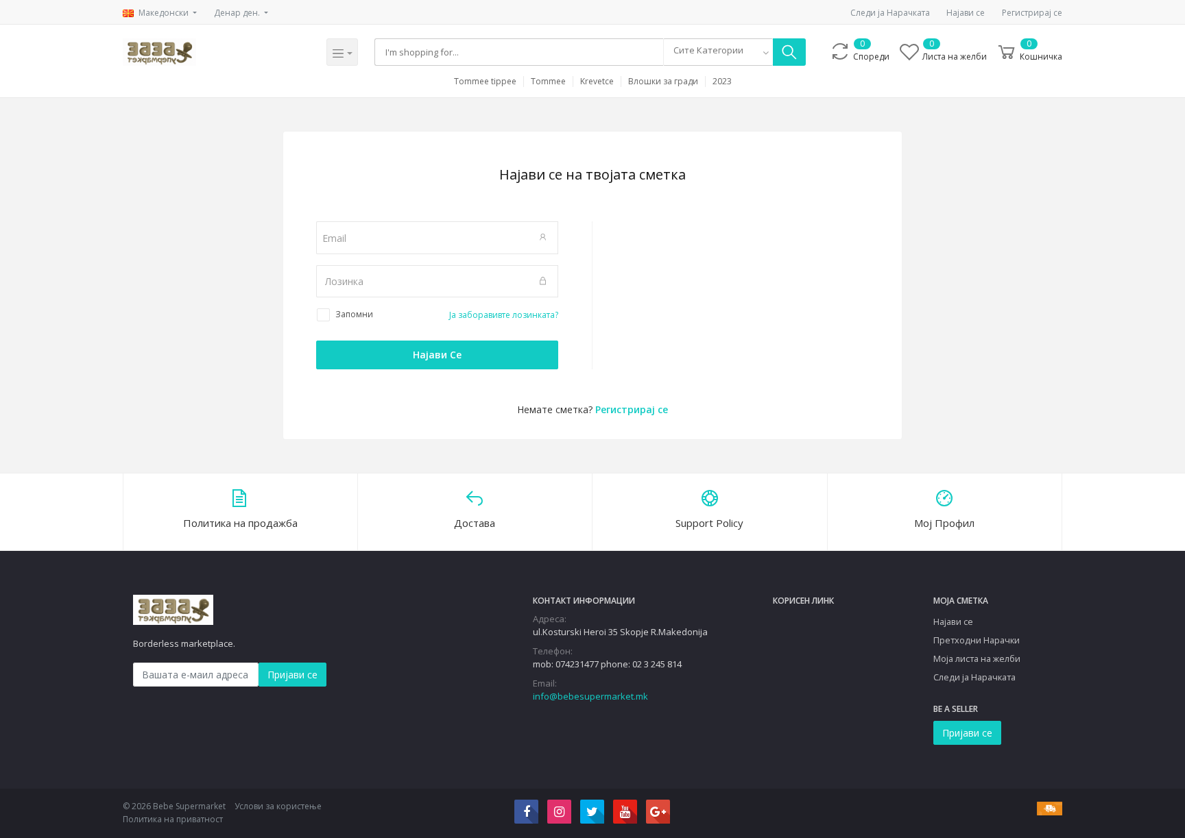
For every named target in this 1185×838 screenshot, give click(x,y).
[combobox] (718, 52)
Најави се (965, 13)
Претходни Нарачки (976, 640)
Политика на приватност (173, 819)
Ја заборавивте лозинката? (503, 315)
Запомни (354, 314)
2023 (722, 81)
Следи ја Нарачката (890, 13)
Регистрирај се (1032, 13)
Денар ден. (238, 13)
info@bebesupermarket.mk (590, 696)
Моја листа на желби (976, 658)
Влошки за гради (663, 81)
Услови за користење (278, 806)
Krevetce (597, 81)
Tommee (548, 81)
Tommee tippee (485, 81)
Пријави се (292, 674)
